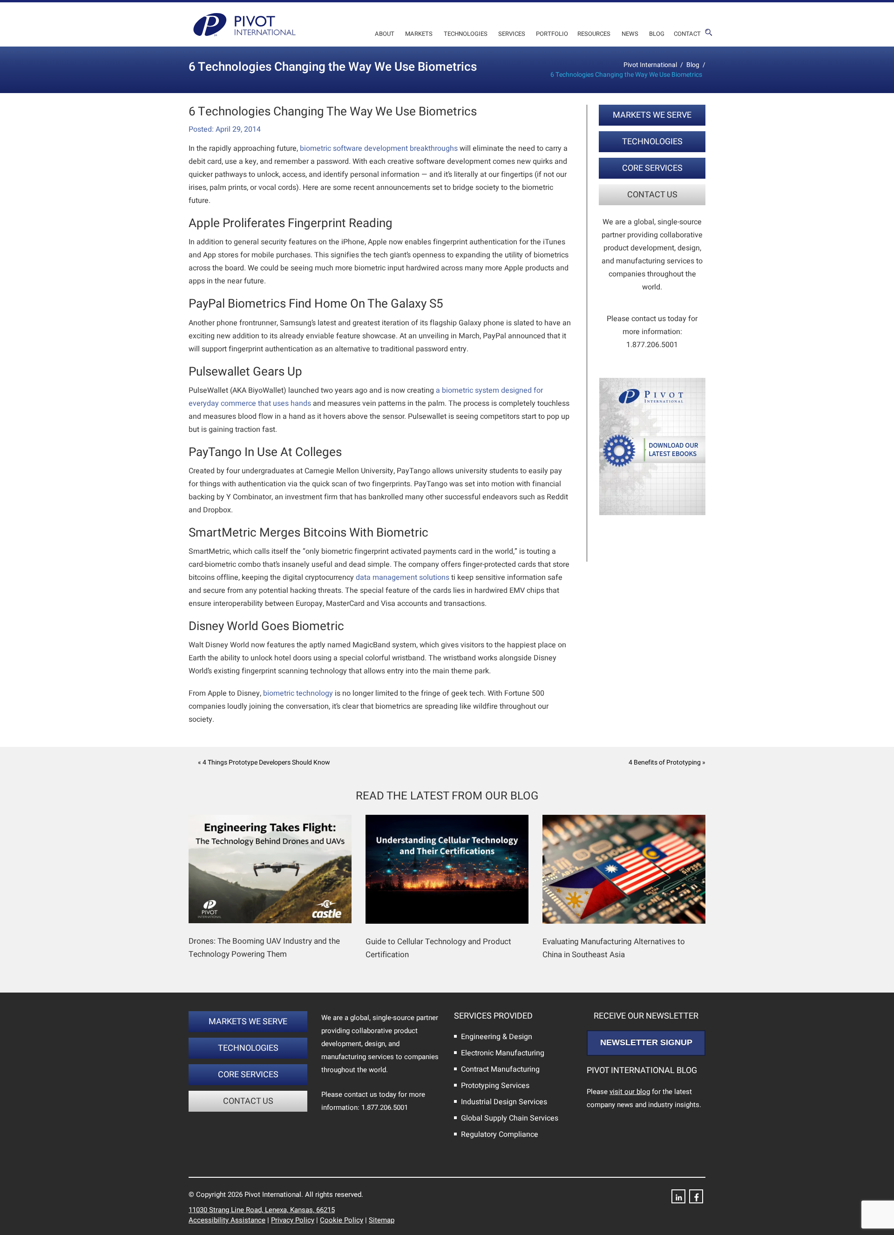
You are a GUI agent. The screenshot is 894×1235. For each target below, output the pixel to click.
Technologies (466, 33)
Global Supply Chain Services (509, 1118)
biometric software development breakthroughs (379, 148)
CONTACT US (652, 194)
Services (511, 33)
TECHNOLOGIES (652, 141)
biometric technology (298, 693)
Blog (656, 33)
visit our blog (630, 1092)
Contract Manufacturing (500, 1069)
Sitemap (381, 1220)
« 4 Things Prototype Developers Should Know (264, 762)
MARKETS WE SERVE (652, 115)
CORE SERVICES (652, 168)
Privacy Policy (292, 1220)
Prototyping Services (495, 1085)
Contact (687, 33)
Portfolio (552, 33)
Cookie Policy (341, 1220)
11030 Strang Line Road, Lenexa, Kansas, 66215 (262, 1210)
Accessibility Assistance (227, 1220)
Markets (419, 33)
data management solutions (402, 577)
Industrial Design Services (504, 1101)
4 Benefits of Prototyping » (667, 762)
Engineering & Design (496, 1036)
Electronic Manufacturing (502, 1053)
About (384, 33)
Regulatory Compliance (499, 1134)
